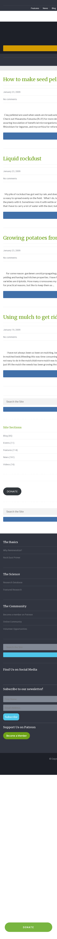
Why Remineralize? (12, 550)
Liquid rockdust (22, 159)
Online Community (12, 621)
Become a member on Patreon (18, 614)
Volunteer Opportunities (15, 628)
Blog (5, 435)
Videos (6, 464)
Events (6, 442)
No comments (10, 99)
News (45, 8)
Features (35, 8)
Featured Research (12, 589)
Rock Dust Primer (11, 557)
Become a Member (16, 735)
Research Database (12, 582)
